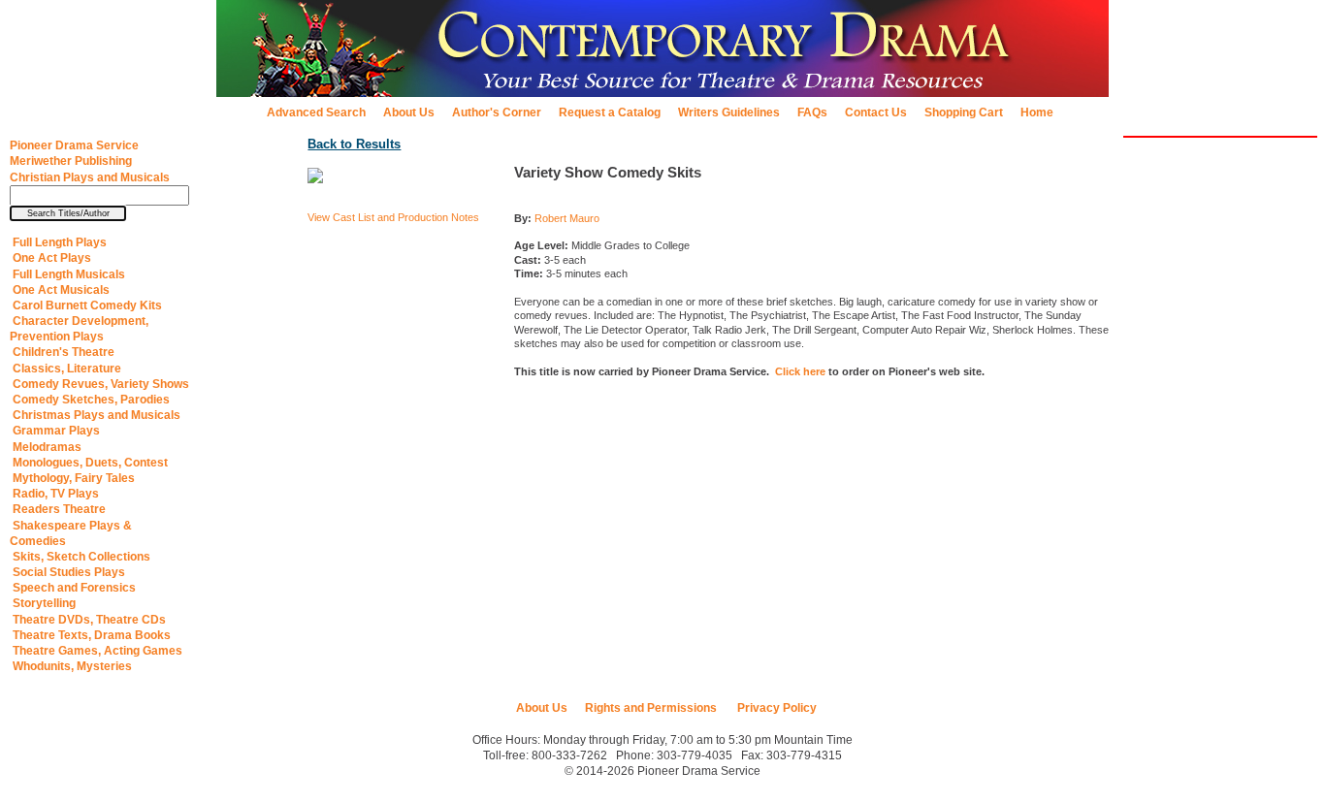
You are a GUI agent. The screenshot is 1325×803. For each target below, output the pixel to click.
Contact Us (876, 112)
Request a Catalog (610, 112)
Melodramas (45, 447)
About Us (409, 112)
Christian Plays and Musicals (90, 177)
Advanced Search (316, 112)
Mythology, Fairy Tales (72, 478)
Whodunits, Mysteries (71, 666)
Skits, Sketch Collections (80, 556)
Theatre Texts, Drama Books (90, 635)
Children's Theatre (62, 352)
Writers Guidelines (729, 112)
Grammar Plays (55, 430)
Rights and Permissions (651, 708)
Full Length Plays (58, 242)
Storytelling (43, 603)
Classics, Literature (65, 368)
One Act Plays (50, 258)
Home (1036, 112)
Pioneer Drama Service (74, 145)
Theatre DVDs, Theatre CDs (88, 619)
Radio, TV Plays (54, 493)
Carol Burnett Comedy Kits (86, 305)
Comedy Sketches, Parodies (90, 399)
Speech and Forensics (73, 587)
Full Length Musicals (67, 274)
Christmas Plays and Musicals (95, 415)
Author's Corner (496, 112)
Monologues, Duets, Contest (89, 462)
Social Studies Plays (67, 572)
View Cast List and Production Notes (393, 217)
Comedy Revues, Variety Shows (99, 384)
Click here (800, 371)
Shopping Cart (963, 112)
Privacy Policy (775, 708)
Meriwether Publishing (71, 161)
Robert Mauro (566, 218)
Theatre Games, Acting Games (96, 651)
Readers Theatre (58, 509)
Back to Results (354, 144)
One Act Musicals (60, 290)
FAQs (812, 112)
